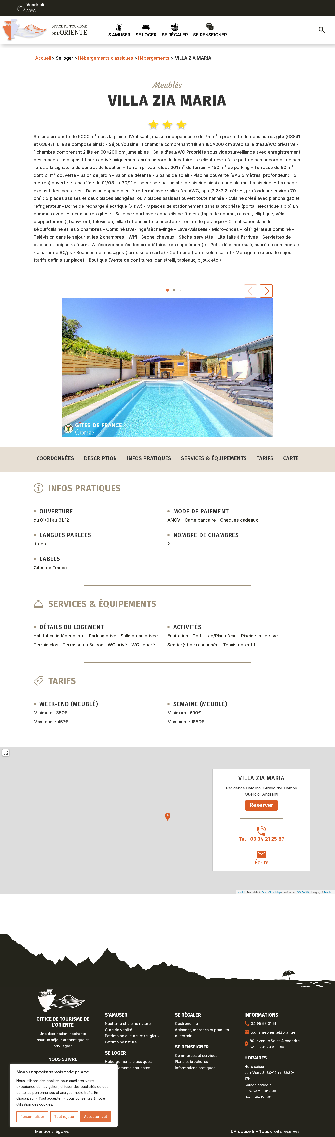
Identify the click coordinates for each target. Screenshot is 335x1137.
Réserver (261, 805)
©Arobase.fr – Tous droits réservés (265, 1131)
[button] (266, 291)
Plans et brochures (191, 1061)
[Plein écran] (5, 752)
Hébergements (153, 58)
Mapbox (329, 892)
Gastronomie (186, 1023)
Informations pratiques (195, 1067)
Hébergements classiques (105, 58)
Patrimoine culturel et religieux (132, 1036)
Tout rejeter (64, 1116)
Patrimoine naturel (121, 1042)
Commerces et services (196, 1055)
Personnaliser (32, 1116)
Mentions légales (52, 1131)
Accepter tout (95, 1116)
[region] (64, 1095)
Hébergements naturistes (127, 1067)
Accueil (43, 58)
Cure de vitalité (118, 1029)
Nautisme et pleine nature (128, 1023)
